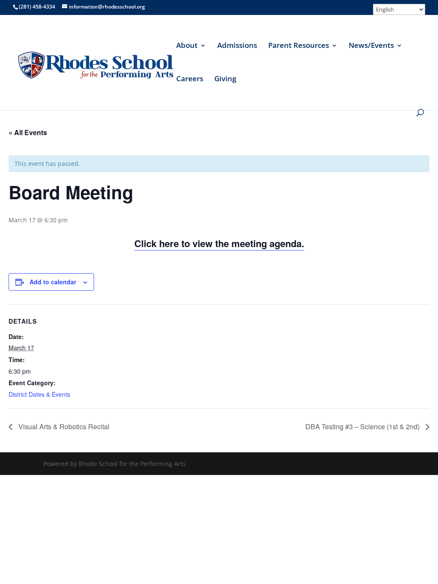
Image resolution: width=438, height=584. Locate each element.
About (187, 46)
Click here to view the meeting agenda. (219, 243)
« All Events (28, 132)
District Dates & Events (39, 394)
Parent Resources (298, 46)
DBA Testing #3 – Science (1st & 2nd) (363, 426)
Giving (225, 79)
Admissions (237, 46)
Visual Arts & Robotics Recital (63, 426)
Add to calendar (53, 281)
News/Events (371, 46)
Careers (189, 79)
